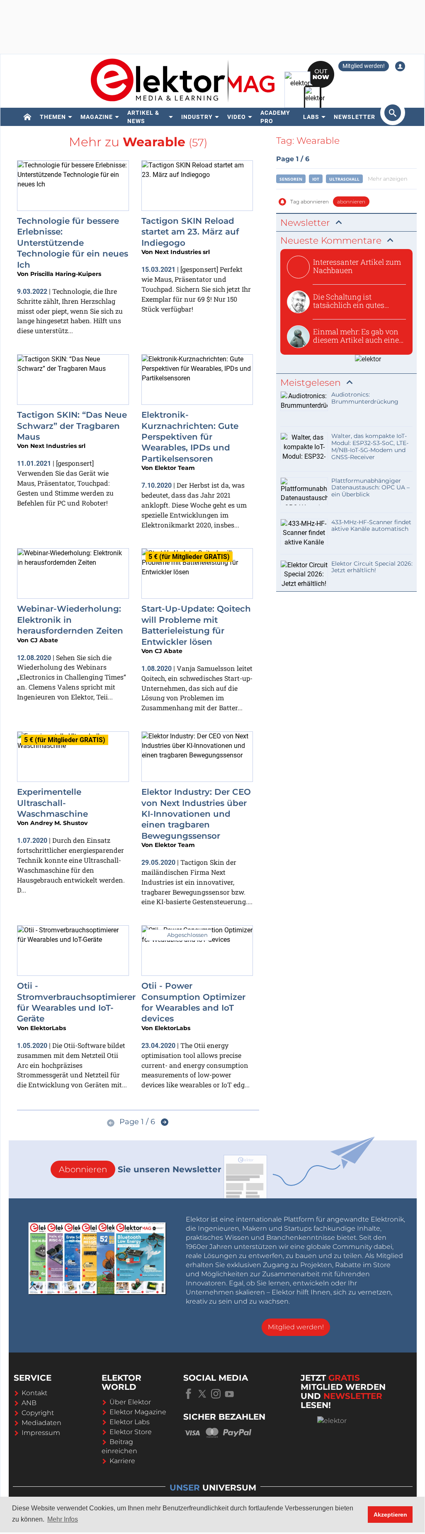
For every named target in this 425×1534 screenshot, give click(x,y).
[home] (27, 116)
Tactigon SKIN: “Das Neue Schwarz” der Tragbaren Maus (72, 426)
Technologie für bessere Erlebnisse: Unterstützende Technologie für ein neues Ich (72, 243)
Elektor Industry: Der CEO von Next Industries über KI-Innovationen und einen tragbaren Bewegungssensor (196, 814)
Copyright (38, 1413)
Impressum (41, 1433)
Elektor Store (130, 1432)
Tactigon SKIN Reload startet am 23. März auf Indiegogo (190, 232)
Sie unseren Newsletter (140, 1169)
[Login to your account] (400, 66)
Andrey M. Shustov (58, 823)
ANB (29, 1403)
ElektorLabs (48, 1028)
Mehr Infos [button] (62, 1519)
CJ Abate (44, 640)
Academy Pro (275, 116)
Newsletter (354, 117)
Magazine (96, 117)
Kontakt (34, 1393)
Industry (197, 117)
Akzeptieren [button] (390, 1514)
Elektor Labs (129, 1422)
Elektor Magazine (137, 1412)
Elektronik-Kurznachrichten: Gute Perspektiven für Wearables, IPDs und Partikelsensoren (189, 437)
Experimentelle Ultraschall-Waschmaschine (52, 803)
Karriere (122, 1461)
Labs (311, 117)
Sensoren (290, 179)
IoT (315, 179)
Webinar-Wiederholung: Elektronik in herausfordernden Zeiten (70, 620)
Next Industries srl (182, 252)
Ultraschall (344, 179)
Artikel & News (143, 116)
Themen (53, 117)
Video (236, 117)
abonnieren (351, 201)
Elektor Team (175, 468)
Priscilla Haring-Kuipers (65, 274)
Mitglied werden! (363, 66)
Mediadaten (41, 1423)
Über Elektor (130, 1402)
